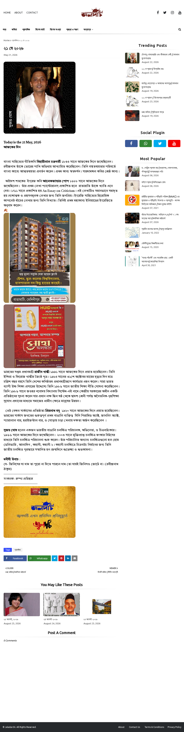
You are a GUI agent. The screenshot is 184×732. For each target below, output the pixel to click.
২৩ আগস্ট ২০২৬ (90, 619)
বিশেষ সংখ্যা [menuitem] (55, 29)
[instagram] (172, 13)
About (18, 12)
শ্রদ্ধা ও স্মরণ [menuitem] (72, 29)
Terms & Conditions (154, 727)
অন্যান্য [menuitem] (87, 29)
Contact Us (134, 727)
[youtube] (179, 13)
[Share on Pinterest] (61, 558)
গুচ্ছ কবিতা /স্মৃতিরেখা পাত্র (153, 112)
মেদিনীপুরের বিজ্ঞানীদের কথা (152, 243)
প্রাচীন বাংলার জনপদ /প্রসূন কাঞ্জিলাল (157, 228)
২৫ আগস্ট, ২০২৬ (11, 619)
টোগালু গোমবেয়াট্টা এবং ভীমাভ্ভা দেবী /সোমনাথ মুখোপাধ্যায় (160, 56)
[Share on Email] (74, 558)
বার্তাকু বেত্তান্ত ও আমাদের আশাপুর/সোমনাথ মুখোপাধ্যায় (160, 85)
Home (7, 12)
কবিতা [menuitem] (14, 29)
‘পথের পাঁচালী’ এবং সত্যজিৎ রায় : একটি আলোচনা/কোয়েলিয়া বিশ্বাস (157, 259)
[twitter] (165, 13)
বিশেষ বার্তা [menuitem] (40, 29)
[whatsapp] (145, 143)
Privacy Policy (174, 727)
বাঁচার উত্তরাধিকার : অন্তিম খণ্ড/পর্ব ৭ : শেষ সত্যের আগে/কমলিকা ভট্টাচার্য (160, 216)
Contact (32, 12)
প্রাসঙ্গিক (15, 40)
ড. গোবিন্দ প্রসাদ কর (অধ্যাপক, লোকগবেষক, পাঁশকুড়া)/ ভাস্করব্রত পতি (160, 169)
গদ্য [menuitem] (4, 29)
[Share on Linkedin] (68, 558)
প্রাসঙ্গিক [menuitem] (26, 29)
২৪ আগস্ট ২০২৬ (50, 619)
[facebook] (158, 13)
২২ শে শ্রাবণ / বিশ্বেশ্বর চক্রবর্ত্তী (156, 97)
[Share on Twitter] (55, 558)
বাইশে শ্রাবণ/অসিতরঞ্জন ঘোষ (153, 182)
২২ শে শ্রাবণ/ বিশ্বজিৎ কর (153, 68)
